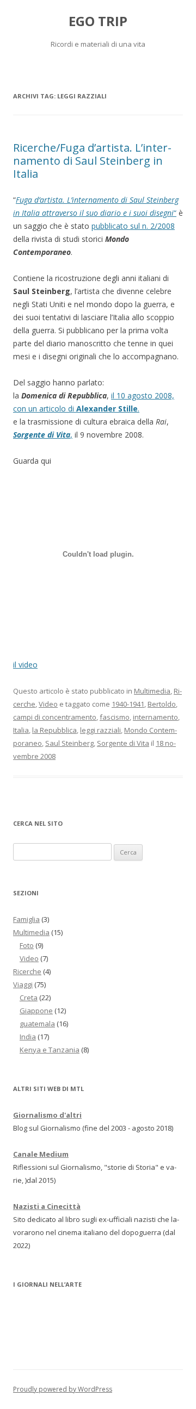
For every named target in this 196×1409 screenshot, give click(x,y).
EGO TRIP (98, 21)
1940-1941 (128, 704)
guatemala (37, 1023)
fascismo (115, 717)
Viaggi (23, 984)
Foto (27, 945)
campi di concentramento (54, 717)
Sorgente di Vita (123, 743)
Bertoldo (162, 704)
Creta (29, 997)
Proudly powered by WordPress (62, 1389)
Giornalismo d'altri (47, 1115)
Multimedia (152, 691)
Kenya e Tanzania (49, 1050)
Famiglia (26, 919)
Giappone (36, 1010)
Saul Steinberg (69, 743)
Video (48, 704)
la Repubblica (54, 730)
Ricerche (27, 971)
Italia (21, 730)
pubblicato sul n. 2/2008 (133, 226)
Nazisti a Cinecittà (47, 1206)
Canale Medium (41, 1154)
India (28, 1037)
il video (25, 664)
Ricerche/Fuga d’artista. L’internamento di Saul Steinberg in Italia (92, 160)
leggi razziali (100, 730)
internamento (155, 717)
